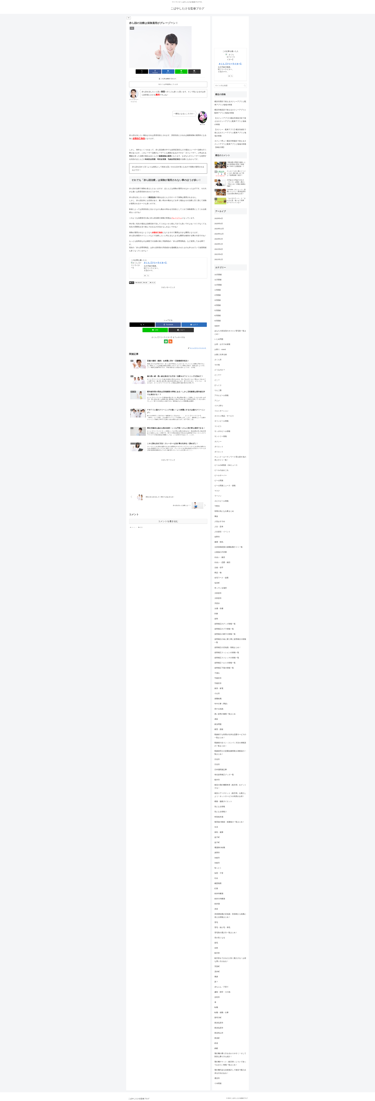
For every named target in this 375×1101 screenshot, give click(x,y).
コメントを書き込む (168, 521)
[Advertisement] (168, 302)
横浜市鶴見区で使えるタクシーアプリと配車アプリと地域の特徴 (230, 111)
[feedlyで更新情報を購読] (145, 275)
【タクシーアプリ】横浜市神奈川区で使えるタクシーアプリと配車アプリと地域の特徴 (230, 121)
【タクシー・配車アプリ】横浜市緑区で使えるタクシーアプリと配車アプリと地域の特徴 (230, 133)
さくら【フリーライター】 (155, 263)
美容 (132, 282)
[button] (194, 71)
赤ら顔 (153, 282)
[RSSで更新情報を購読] (148, 275)
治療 (146, 282)
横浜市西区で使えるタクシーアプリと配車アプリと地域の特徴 (230, 103)
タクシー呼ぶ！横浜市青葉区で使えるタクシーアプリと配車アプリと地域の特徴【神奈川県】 (230, 144)
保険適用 (139, 282)
